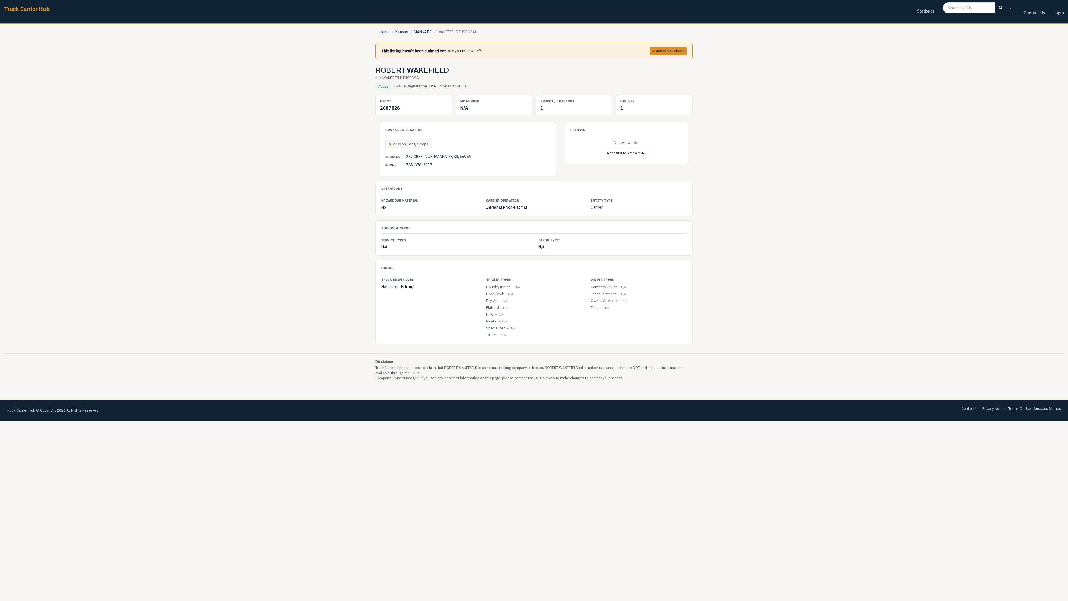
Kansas (401, 32)
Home (385, 32)
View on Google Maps (410, 144)
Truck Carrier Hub (27, 9)
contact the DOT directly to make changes (549, 378)
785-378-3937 (419, 165)
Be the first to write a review (626, 153)
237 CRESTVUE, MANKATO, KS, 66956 (438, 156)
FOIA (415, 373)
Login (1058, 12)
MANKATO (423, 32)
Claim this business (668, 51)
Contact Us (1034, 12)
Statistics (925, 11)
